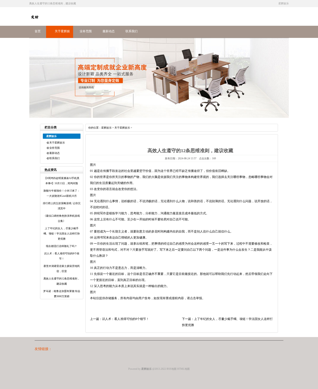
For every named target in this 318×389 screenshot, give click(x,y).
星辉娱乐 (106, 127)
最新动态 (109, 31)
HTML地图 (183, 368)
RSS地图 (172, 368)
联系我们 (131, 31)
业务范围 (86, 31)
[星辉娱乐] (34, 21)
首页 (38, 31)
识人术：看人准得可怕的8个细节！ (125, 319)
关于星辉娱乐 (57, 142)
